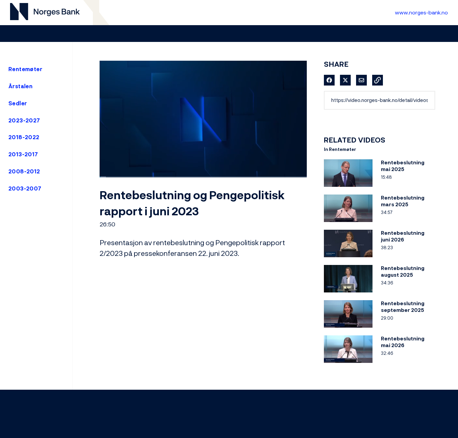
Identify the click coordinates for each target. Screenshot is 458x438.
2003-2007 (25, 188)
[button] (377, 80)
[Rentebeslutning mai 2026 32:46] (348, 364)
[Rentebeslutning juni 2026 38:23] (348, 259)
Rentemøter (25, 69)
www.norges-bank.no (421, 12)
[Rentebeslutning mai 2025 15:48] (348, 188)
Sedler (17, 103)
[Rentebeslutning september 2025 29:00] (348, 329)
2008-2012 (24, 171)
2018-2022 (24, 137)
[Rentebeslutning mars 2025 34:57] (348, 223)
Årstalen (20, 86)
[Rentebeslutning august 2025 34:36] (348, 294)
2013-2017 (23, 154)
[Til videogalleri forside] (45, 12)
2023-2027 (24, 120)
